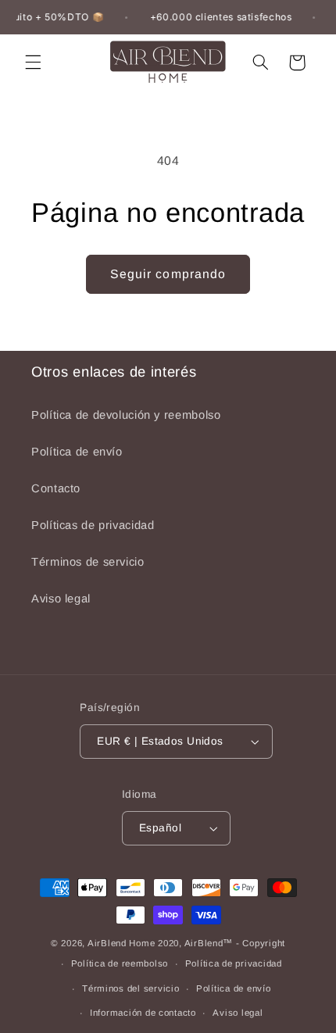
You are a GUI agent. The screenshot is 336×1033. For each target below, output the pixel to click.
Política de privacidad (233, 963)
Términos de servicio (88, 562)
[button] (33, 62)
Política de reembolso (119, 963)
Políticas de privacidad (93, 525)
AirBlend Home (121, 943)
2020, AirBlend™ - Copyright (221, 943)
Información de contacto (143, 1012)
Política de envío (77, 451)
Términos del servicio (130, 988)
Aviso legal (61, 598)
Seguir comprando (168, 274)
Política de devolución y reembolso (125, 415)
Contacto (55, 488)
